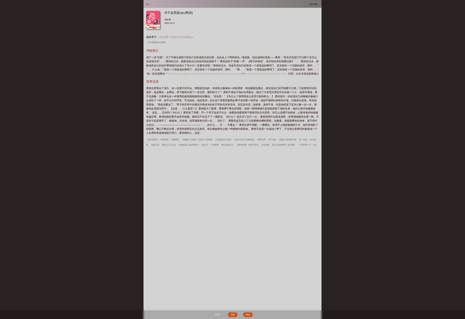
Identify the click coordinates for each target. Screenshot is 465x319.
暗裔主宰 (261, 139)
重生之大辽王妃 (169, 145)
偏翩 (166, 19)
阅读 (248, 315)
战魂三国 (155, 145)
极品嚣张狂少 (228, 145)
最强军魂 (165, 139)
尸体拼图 (215, 145)
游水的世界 (153, 139)
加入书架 (314, 4)
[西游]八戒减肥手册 (287, 139)
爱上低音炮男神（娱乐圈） (284, 145)
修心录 (205, 145)
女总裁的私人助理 (223, 139)
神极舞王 (175, 139)
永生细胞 (265, 145)
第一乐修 (303, 139)
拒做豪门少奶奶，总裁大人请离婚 (197, 139)
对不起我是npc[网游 (157, 42)
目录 (233, 315)
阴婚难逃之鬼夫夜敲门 (189, 145)
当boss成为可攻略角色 (244, 139)
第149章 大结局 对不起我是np (176, 37)
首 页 (217, 315)
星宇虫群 (272, 139)
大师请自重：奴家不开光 (247, 145)
